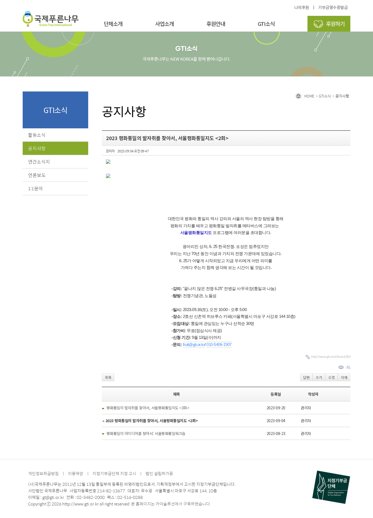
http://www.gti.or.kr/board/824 (330, 356)
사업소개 (164, 24)
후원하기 (335, 24)
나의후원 (301, 7)
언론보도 (37, 174)
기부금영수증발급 (333, 7)
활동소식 (37, 134)
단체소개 (113, 24)
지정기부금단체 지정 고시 (114, 473)
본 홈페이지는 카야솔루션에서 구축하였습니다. (171, 504)
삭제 (344, 377)
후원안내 (215, 24)
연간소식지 (39, 161)
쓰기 (319, 377)
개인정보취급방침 (43, 473)
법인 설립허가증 (159, 473)
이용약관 (75, 473)
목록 (108, 377)
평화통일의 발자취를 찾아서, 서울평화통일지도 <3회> (147, 407)
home (309, 96)
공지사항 (37, 148)
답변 (306, 377)
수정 (331, 377)
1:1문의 (35, 188)
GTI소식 (266, 24)
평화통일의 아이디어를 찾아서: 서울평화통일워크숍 (145, 433)
